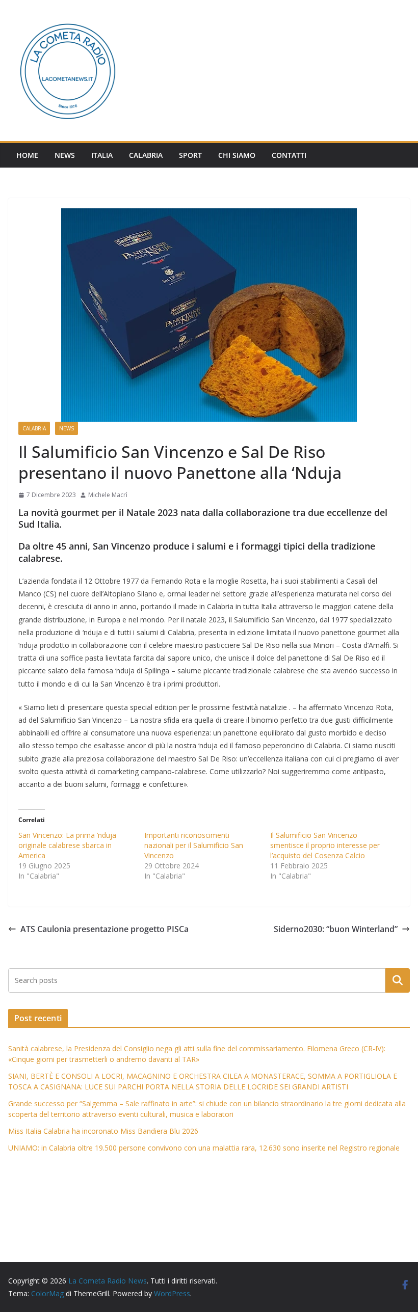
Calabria (146, 155)
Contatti (289, 155)
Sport (190, 155)
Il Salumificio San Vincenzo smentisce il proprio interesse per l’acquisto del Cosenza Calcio (325, 845)
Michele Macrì (107, 494)
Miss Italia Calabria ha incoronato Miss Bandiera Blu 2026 (103, 1131)
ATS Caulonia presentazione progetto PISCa (104, 929)
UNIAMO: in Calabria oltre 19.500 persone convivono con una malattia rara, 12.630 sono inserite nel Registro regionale (204, 1148)
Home (27, 155)
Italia (102, 155)
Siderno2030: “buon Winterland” (336, 929)
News (65, 155)
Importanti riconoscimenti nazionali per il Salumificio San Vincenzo (193, 845)
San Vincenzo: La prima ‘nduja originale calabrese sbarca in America (67, 845)
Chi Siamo (236, 155)
